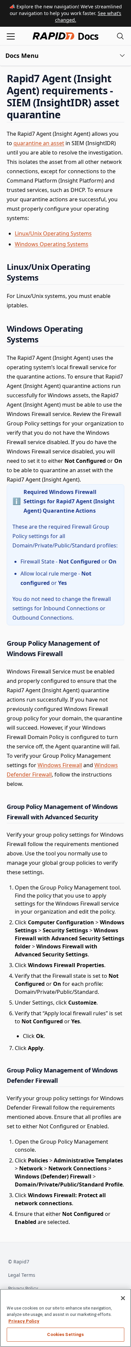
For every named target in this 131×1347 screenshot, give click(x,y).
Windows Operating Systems (51, 244)
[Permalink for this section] (66, 114)
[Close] (123, 1298)
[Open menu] (10, 36)
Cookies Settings (65, 1334)
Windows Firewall (60, 765)
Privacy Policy (23, 1288)
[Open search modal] (120, 36)
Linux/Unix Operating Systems (53, 233)
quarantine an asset (38, 143)
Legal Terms (21, 1275)
